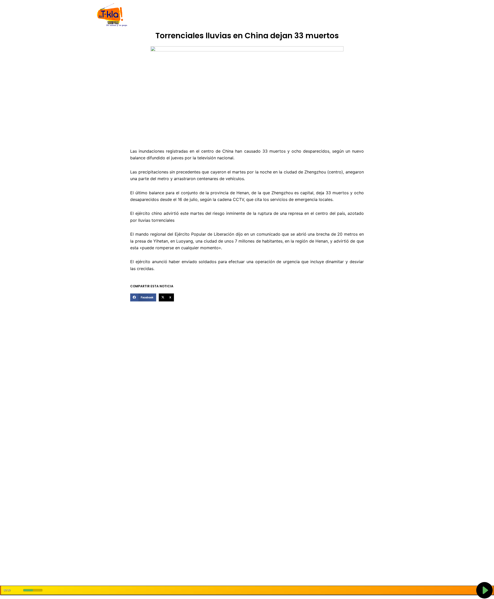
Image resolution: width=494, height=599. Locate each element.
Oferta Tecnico (362, 15)
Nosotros (169, 15)
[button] (143, 297)
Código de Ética (196, 15)
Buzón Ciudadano (327, 15)
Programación (271, 15)
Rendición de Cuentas (234, 15)
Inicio (152, 15)
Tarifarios (298, 15)
